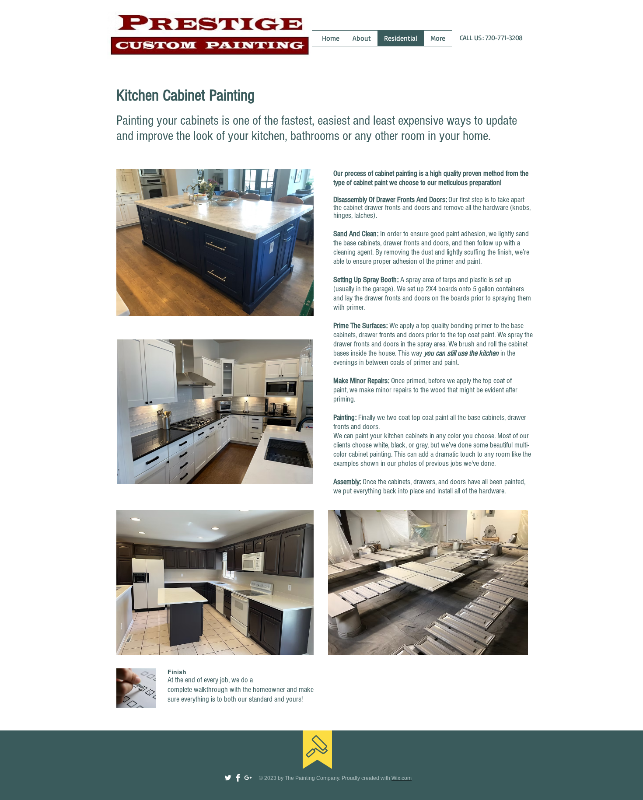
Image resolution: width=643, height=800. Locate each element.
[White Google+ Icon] (248, 778)
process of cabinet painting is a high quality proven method (424, 173)
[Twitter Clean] (228, 778)
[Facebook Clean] (238, 778)
